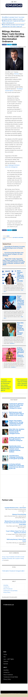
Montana (16, 74)
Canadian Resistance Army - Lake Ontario (15, 507)
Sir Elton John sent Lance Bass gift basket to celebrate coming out (20, 352)
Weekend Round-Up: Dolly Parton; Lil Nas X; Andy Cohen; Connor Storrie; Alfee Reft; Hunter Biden (15, 523)
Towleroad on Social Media (10, 590)
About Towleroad (7, 588)
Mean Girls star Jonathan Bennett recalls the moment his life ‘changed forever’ (20, 328)
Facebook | (13, 571)
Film (4, 657)
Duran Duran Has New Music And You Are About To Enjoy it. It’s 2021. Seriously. (13, 254)
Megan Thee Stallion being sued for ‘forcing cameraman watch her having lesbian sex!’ (20, 302)
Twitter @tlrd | (6, 571)
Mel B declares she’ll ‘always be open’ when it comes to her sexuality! (20, 276)
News (8, 236)
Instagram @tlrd (20, 571)
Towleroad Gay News (14, 5)
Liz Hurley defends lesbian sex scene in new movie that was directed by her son (16, 466)
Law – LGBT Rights (8, 659)
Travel (5, 654)
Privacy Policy (6, 592)
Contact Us (6, 587)
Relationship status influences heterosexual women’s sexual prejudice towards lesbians (16, 449)
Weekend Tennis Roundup (19, 514)
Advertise (5, 585)
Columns (5, 661)
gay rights (15, 237)
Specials (5, 663)
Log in (18, 693)
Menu (15, 1)
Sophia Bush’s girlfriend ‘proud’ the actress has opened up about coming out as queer (16, 406)
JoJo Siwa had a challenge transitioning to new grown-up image (16, 457)
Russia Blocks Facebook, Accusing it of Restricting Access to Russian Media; (14, 248)
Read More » (12, 343)
